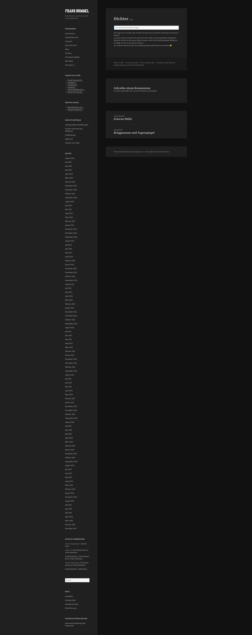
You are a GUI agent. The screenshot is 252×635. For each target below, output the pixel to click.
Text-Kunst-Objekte (72, 57)
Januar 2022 (69, 355)
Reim (67, 49)
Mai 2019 (68, 477)
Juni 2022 (68, 335)
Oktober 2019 (70, 458)
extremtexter (70, 33)
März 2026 (69, 178)
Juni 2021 (68, 383)
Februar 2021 (70, 398)
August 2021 (69, 375)
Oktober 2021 (70, 367)
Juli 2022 (68, 331)
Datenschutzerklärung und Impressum (128, 152)
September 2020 (71, 418)
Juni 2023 (68, 292)
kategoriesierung (120, 65)
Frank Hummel (70, 556)
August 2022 (69, 328)
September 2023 (71, 280)
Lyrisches (68, 41)
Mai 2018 (68, 513)
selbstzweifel (139, 65)
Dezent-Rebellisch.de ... (76, 90)
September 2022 (71, 324)
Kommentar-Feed (71, 604)
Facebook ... (72, 87)
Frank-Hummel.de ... (75, 80)
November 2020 (71, 410)
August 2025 (69, 201)
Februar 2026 (70, 182)
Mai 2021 (68, 387)
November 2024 (71, 233)
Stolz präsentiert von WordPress (157, 152)
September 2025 (71, 197)
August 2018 (69, 501)
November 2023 (71, 272)
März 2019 (69, 485)
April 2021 (69, 391)
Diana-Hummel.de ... (75, 110)
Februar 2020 (70, 446)
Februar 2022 (70, 351)
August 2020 (69, 422)
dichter (160, 63)
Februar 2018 (70, 525)
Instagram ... (72, 82)
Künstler (130, 65)
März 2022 (69, 347)
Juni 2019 (68, 473)
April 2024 (69, 257)
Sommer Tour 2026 (72, 143)
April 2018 (69, 517)
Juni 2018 (68, 509)
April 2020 (69, 438)
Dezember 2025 (71, 186)
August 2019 (69, 465)
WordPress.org (70, 608)
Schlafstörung (70, 135)
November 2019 (71, 454)
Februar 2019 (70, 489)
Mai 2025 (68, 209)
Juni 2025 (68, 205)
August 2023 (69, 284)
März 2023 (69, 300)
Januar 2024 (69, 264)
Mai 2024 (68, 253)
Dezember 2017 (71, 528)
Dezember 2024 (71, 229)
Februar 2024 (70, 261)
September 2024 (71, 237)
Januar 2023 (69, 308)
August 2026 (69, 158)
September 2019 (71, 461)
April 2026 (69, 174)
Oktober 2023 (70, 276)
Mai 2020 (68, 434)
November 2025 (71, 190)
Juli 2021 (68, 379)
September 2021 (71, 371)
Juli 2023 (68, 288)
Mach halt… (83, 569)
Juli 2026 (68, 162)
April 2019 (69, 481)
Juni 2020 (68, 430)
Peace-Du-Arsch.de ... (75, 92)
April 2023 (69, 296)
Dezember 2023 (71, 268)
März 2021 (69, 394)
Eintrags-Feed (70, 600)
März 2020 (69, 442)
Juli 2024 (68, 245)
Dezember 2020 (71, 406)
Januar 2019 (69, 493)
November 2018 (71, 497)
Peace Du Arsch (71, 45)
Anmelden (69, 596)
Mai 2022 (68, 339)
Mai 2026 (68, 170)
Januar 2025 (69, 225)
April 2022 (69, 343)
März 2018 (69, 521)
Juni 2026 (68, 166)
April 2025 (69, 213)
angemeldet (125, 91)
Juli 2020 (68, 426)
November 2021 (71, 363)
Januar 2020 (69, 450)
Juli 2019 (68, 469)
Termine (68, 53)
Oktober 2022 (70, 320)
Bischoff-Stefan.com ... (76, 107)
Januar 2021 (69, 402)
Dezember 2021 (71, 359)
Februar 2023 (70, 304)
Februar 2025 (70, 221)
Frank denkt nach (71, 37)
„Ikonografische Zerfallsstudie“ (76, 125)
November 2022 (71, 316)
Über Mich (69, 61)
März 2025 (69, 217)
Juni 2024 (68, 249)
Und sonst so (69, 65)
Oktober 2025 (70, 194)
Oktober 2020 (70, 414)
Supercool (69, 139)
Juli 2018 (68, 505)
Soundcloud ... (73, 85)
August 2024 (69, 241)
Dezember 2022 (71, 312)
